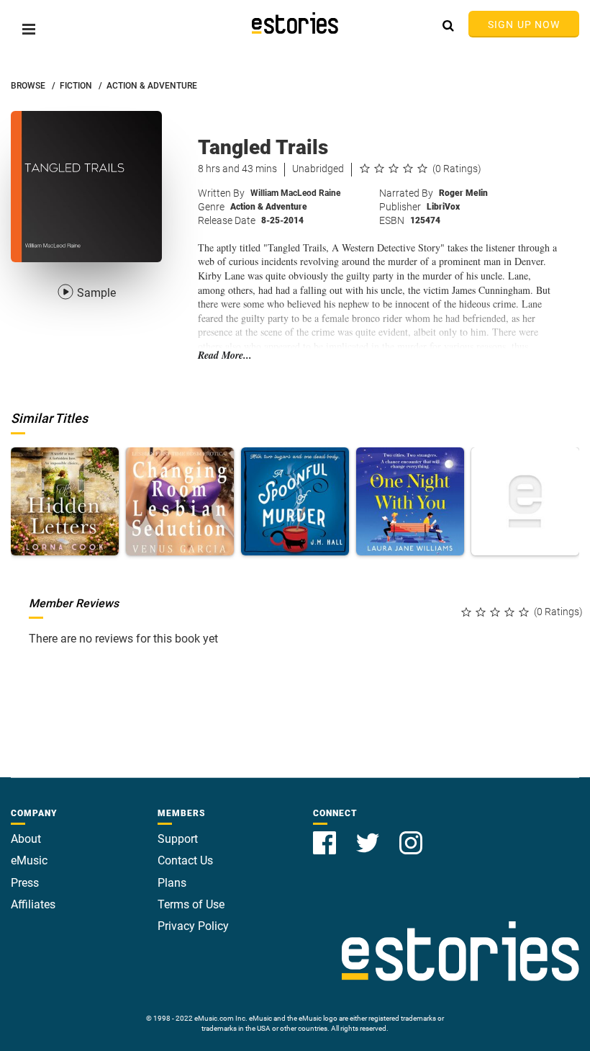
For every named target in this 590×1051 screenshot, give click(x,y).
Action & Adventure (268, 207)
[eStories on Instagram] (411, 834)
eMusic (29, 860)
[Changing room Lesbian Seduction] (180, 501)
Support (178, 839)
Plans (172, 883)
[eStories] (295, 23)
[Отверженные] (525, 501)
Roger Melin (463, 193)
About (26, 839)
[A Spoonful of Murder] (295, 501)
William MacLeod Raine (295, 193)
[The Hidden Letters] (65, 501)
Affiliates (33, 904)
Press (25, 883)
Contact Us (185, 860)
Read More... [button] (225, 355)
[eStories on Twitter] (369, 834)
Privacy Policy (193, 926)
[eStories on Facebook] (326, 834)
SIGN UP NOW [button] (524, 24)
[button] (29, 29)
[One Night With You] (410, 501)
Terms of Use (191, 904)
